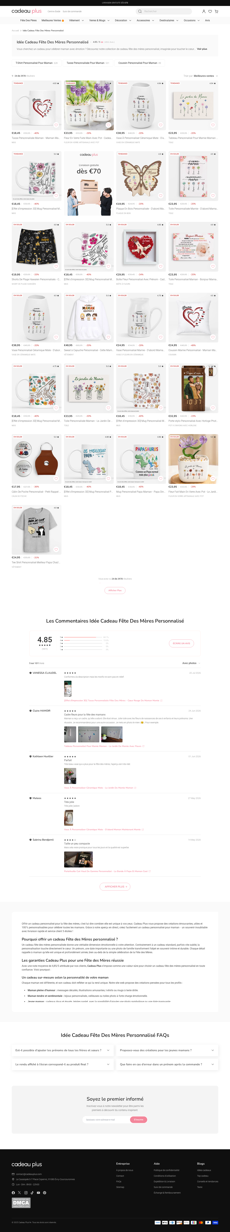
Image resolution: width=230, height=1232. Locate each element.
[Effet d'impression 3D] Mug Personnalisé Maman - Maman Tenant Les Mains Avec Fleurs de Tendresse (36, 421)
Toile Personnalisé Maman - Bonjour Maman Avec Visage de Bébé (193, 279)
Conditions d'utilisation (165, 1176)
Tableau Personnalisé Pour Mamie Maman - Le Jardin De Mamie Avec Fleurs (193, 138)
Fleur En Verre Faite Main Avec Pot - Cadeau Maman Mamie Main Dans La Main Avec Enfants (88, 138)
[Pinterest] (44, 1192)
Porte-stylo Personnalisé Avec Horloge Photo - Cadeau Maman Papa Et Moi (193, 421)
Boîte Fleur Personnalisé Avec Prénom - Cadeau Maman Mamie (141, 279)
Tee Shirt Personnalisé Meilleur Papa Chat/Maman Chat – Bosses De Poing (36, 563)
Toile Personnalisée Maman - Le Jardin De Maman (88, 421)
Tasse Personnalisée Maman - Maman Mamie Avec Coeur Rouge (36, 138)
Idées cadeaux (204, 1170)
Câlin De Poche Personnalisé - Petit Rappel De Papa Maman (36, 492)
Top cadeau (202, 1176)
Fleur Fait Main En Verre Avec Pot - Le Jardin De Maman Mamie (193, 492)
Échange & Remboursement (167, 1192)
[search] (140, 11)
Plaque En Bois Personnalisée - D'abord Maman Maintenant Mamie (141, 209)
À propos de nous (124, 1170)
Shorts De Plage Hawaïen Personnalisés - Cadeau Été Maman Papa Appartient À (36, 279)
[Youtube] (38, 1192)
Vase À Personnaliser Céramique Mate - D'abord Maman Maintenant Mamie (140, 138)
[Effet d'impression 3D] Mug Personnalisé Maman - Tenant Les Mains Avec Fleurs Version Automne (141, 421)
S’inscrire (138, 1119)
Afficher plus (114, 886)
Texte (199, 1187)
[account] (204, 11)
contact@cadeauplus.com (29, 1174)
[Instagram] (25, 1192)
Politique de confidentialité (166, 1170)
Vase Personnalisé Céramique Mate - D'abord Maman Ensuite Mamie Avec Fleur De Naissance (36, 350)
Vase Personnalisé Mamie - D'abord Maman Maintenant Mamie (140, 350)
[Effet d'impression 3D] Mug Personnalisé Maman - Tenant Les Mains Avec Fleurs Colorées (36, 209)
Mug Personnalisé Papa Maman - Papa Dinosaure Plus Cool (140, 492)
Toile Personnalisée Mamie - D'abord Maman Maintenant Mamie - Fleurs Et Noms (193, 209)
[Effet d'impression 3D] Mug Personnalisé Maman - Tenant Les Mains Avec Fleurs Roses (88, 279)
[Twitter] (19, 1192)
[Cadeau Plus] (26, 11)
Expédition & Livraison (164, 1181)
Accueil (15, 30)
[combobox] (164, 11)
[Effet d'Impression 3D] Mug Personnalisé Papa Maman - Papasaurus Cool (88, 492)
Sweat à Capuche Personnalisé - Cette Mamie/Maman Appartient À (88, 350)
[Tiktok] (32, 1192)
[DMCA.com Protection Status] (21, 1202)
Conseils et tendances (207, 1181)
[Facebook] (13, 1192)
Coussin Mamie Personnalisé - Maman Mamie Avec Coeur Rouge (193, 350)
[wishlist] (210, 11)
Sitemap (120, 1187)
